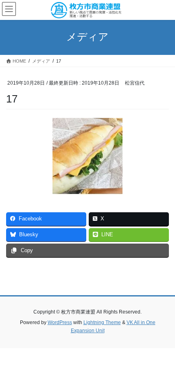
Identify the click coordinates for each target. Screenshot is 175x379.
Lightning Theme (102, 322)
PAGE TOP (162, 360)
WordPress (60, 322)
